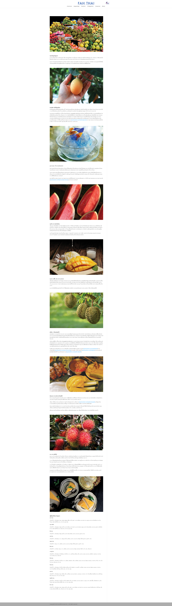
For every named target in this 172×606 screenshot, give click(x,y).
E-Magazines (90, 6)
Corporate (97, 6)
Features (83, 6)
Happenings (76, 6)
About (103, 6)
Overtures (69, 6)
